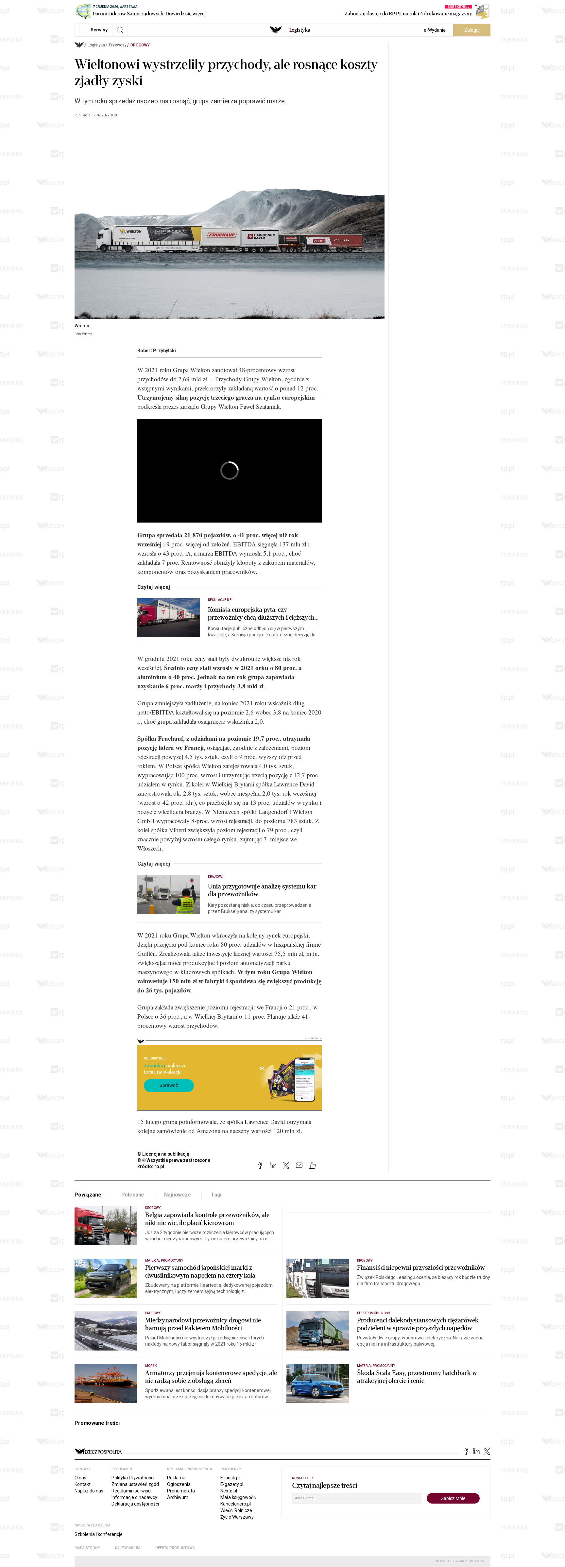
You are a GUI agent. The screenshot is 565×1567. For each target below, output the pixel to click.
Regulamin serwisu (131, 1490)
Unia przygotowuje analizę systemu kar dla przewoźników (262, 890)
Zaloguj (472, 30)
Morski (151, 1366)
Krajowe (215, 876)
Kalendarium (127, 1548)
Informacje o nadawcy (134, 1497)
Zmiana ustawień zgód (135, 1484)
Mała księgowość (238, 1497)
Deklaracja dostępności (135, 1504)
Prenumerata (181, 1490)
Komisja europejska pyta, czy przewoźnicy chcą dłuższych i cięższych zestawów (261, 614)
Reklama (176, 1477)
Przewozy (118, 45)
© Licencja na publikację (163, 1154)
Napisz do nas (89, 1490)
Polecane (133, 1195)
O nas (80, 1477)
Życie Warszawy (237, 1517)
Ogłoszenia (179, 1484)
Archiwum (177, 1497)
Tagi (216, 1195)
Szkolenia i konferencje (99, 1534)
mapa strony (87, 1548)
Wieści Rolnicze (236, 1510)
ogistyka (299, 30)
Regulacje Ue (219, 600)
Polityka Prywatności (132, 1477)
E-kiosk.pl (230, 1477)
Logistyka (96, 45)
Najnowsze (177, 1195)
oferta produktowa (175, 1548)
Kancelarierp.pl (235, 1504)
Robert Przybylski (156, 350)
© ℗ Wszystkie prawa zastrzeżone (173, 1160)
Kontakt (83, 1484)
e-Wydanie (435, 30)
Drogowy (140, 45)
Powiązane (88, 1195)
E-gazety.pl (231, 1484)
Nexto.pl (228, 1490)
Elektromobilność (373, 1313)
